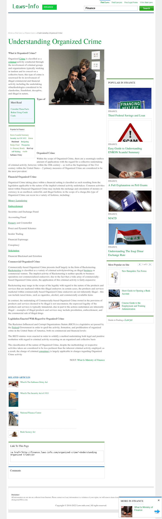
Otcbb (25, 151)
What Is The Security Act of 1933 (34, 393)
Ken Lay (30, 148)
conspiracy (44, 351)
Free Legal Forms (131, 2)
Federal (15, 327)
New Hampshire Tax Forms (134, 270)
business (88, 270)
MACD (112, 218)
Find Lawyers (117, 2)
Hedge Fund (14, 145)
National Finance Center (30, 412)
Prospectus (26, 145)
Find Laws (105, 2)
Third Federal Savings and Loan (126, 115)
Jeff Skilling (16, 151)
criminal (12, 61)
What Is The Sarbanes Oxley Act (34, 382)
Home (10, 33)
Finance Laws (30, 33)
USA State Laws (146, 2)
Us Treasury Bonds (17, 148)
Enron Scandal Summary (19, 135)
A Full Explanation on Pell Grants (127, 185)
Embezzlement (15, 206)
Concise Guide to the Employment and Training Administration (133, 305)
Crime (22, 58)
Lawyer (128, 319)
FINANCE (48, 7)
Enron (30, 138)
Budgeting (25, 141)
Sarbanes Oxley (16, 154)
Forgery (12, 222)
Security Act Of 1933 (18, 138)
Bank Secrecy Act (27, 431)
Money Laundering (17, 200)
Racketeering (14, 270)
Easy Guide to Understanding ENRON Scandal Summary (125, 150)
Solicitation (13, 250)
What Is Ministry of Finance (91, 359)
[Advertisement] (81, 24)
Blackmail (15, 141)
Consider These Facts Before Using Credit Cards (20, 112)
